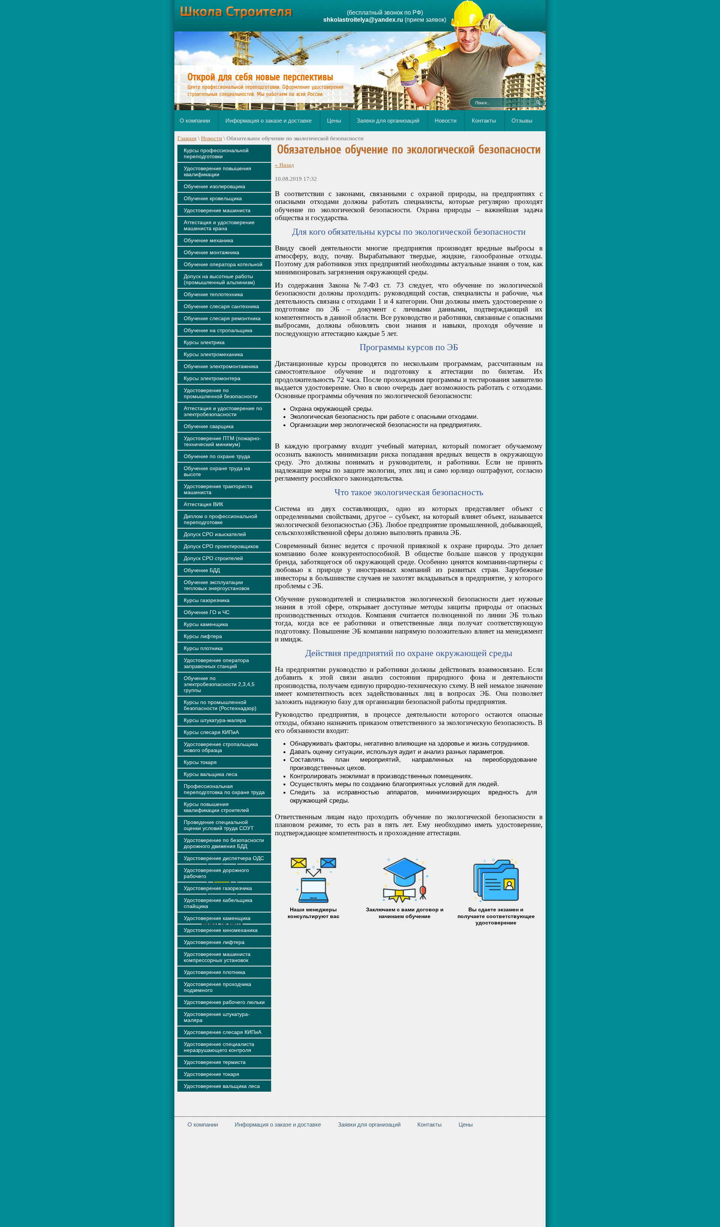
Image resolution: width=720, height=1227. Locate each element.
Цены (466, 1124)
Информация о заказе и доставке (278, 1124)
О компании (203, 1124)
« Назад (284, 165)
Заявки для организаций (369, 1124)
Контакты (429, 1124)
